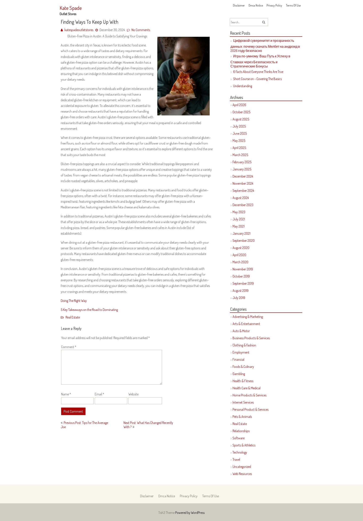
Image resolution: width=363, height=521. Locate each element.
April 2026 (239, 105)
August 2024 (241, 198)
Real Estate (73, 317)
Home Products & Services (249, 395)
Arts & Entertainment (246, 324)
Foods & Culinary (243, 366)
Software (239, 438)
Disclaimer (239, 5)
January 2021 (241, 233)
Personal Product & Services (250, 409)
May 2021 (239, 226)
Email (99, 394)
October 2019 (241, 276)
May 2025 (239, 140)
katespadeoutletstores (78, 30)
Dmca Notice (256, 5)
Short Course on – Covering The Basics (257, 79)
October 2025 (241, 112)
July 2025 (239, 126)
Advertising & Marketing (248, 316)
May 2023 (239, 212)
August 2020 (241, 248)
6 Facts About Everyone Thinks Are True (258, 72)
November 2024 (243, 183)
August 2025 (241, 119)
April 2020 (239, 255)
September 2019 (243, 283)
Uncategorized (242, 466)
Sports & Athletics (244, 445)
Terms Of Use (293, 5)
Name (66, 394)
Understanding (242, 86)
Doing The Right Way (74, 301)
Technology (240, 452)
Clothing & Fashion (244, 345)
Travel (236, 459)
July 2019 (239, 298)
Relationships (241, 431)
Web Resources (242, 474)
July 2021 (239, 219)
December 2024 (243, 176)
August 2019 (241, 290)
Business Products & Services (251, 338)
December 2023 (243, 205)
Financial (238, 359)
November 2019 (243, 269)
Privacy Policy (274, 5)
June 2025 (240, 133)
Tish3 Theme (166, 512)
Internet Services (243, 402)
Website (133, 394)
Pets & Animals (242, 416)
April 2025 (239, 148)
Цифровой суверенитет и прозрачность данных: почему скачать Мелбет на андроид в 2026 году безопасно (265, 45)
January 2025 (242, 169)
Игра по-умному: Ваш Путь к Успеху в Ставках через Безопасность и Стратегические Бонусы (260, 61)
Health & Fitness (243, 381)
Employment (241, 352)
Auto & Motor (241, 331)
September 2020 (244, 240)
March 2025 (240, 155)
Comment (68, 347)
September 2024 (243, 190)
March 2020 (240, 262)
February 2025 (242, 162)
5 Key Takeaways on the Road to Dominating (89, 310)
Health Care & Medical (246, 388)
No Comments (141, 30)
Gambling (239, 374)
